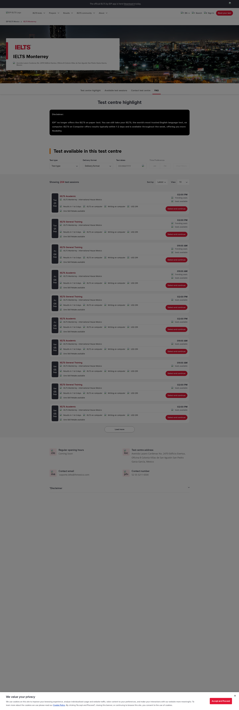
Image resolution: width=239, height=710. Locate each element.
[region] (119, 701)
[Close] (235, 696)
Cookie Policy (59, 705)
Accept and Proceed (221, 701)
